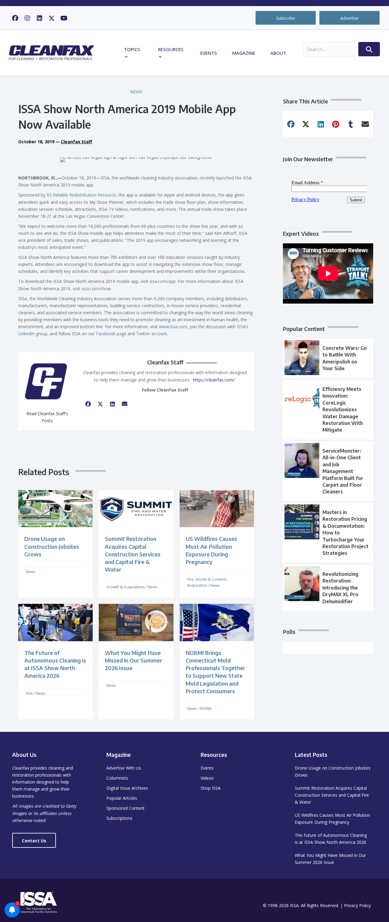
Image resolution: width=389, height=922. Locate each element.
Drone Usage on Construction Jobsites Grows (51, 546)
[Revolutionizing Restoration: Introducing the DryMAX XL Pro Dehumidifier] (328, 588)
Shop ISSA (211, 788)
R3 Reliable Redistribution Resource (81, 195)
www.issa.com (173, 326)
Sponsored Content (125, 808)
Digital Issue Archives (127, 788)
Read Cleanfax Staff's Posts (47, 417)
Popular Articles (121, 798)
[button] (15, 18)
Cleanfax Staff (76, 141)
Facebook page (111, 333)
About (278, 53)
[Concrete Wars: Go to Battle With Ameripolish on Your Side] (328, 358)
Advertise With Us (123, 768)
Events (208, 53)
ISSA (29, 693)
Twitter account (151, 333)
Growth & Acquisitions (125, 587)
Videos (207, 778)
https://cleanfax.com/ (214, 380)
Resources (171, 49)
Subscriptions (119, 818)
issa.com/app (163, 281)
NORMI (206, 708)
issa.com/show (96, 288)
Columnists (117, 778)
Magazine (243, 53)
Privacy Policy (357, 905)
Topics (132, 49)
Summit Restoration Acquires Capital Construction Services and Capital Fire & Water (132, 554)
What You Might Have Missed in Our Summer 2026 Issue (133, 660)
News (136, 92)
